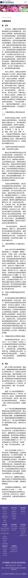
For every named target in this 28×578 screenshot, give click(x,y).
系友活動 (5, 555)
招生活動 (5, 553)
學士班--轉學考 (14, 528)
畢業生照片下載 (23, 535)
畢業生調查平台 (23, 528)
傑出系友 (23, 533)
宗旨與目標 (13, 513)
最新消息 (4, 508)
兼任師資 (23, 511)
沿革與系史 (9, 17)
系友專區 (23, 525)
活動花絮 (4, 546)
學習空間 (14, 517)
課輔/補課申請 (5, 517)
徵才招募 (5, 522)
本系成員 (23, 508)
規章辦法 (5, 540)
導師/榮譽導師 (5, 543)
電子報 (4, 518)
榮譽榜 (4, 520)
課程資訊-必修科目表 (5, 530)
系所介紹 (4, 17)
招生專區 (14, 525)
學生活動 (5, 548)
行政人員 (23, 513)
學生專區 (4, 525)
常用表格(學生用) (14, 551)
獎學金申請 (4, 538)
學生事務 (5, 526)
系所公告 (5, 509)
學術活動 (5, 513)
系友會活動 (23, 532)
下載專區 (14, 546)
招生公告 (5, 511)
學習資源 (5, 536)
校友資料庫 (23, 530)
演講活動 (5, 549)
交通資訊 (14, 518)
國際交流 (5, 515)
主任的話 (14, 509)
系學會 (4, 542)
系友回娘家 (23, 526)
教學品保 (14, 515)
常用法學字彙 (14, 549)
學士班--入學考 (14, 526)
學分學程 (14, 530)
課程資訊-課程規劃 (5, 528)
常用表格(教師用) (14, 548)
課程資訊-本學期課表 (5, 534)
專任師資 (23, 509)
